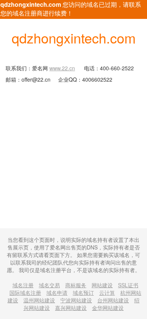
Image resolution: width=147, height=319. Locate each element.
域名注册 (23, 285)
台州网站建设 (113, 300)
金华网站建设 (108, 307)
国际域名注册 (25, 292)
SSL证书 (128, 285)
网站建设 (102, 285)
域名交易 (49, 285)
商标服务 (75, 285)
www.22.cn (62, 68)
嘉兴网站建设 (71, 307)
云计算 (107, 292)
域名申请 (56, 292)
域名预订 (83, 292)
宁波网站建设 (76, 300)
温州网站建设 (39, 300)
